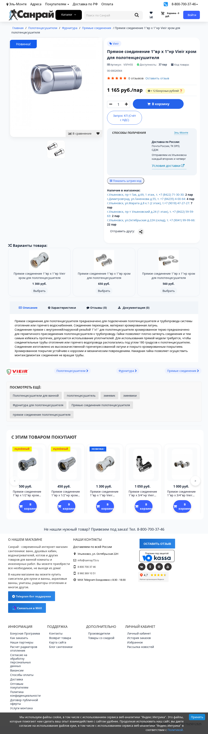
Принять (197, 717)
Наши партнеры (21, 642)
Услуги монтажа (21, 708)
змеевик (109, 395)
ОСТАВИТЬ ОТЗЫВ (157, 543)
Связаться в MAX (29, 608)
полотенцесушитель (81, 395)
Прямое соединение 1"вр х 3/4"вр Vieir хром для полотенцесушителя (181, 497)
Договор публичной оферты (24, 702)
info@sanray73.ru (88, 560)
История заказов (139, 638)
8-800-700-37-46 (184, 4)
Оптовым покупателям (19, 685)
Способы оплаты (22, 675)
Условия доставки (166, 165)
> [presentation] (195, 481)
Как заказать (19, 638)
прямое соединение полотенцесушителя (41, 415)
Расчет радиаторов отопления (23, 648)
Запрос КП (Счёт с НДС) (124, 118)
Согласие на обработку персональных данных (20, 660)
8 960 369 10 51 (87, 573)
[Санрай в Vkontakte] (141, 566)
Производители (99, 633)
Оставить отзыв (157, 78)
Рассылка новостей (140, 647)
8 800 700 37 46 (87, 567)
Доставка (16, 679)
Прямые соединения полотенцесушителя (101, 405)
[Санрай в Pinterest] (159, 566)
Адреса (35, 4)
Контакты (56, 633)
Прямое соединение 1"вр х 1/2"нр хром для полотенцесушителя (65, 497)
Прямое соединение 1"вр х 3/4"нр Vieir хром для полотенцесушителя (143, 497)
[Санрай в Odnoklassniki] (150, 566)
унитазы (25, 583)
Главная (18, 28)
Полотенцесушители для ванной (36, 395)
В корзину (159, 104)
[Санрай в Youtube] (168, 566)
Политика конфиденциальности (25, 693)
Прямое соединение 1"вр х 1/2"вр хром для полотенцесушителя (27, 497)
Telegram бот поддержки (33, 596)
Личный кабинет (139, 633)
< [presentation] (14, 481)
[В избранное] (98, 133)
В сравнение (81, 133)
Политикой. (176, 730)
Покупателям (56, 4)
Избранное (135, 642)
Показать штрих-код (126, 181)
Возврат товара (60, 638)
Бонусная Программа (25, 633)
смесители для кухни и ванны (29, 579)
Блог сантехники (61, 647)
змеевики (130, 395)
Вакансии (17, 670)
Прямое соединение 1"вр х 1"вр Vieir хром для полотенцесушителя (104, 497)
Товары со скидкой (101, 638)
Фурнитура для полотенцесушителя (38, 405)
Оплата (107, 4)
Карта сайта (57, 642)
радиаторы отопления (48, 583)
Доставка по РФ (85, 4)
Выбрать (39, 291)
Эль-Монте (181, 132)
